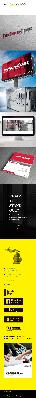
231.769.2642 (10, 280)
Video (13, 396)
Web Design (7, 396)
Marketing (18, 396)
